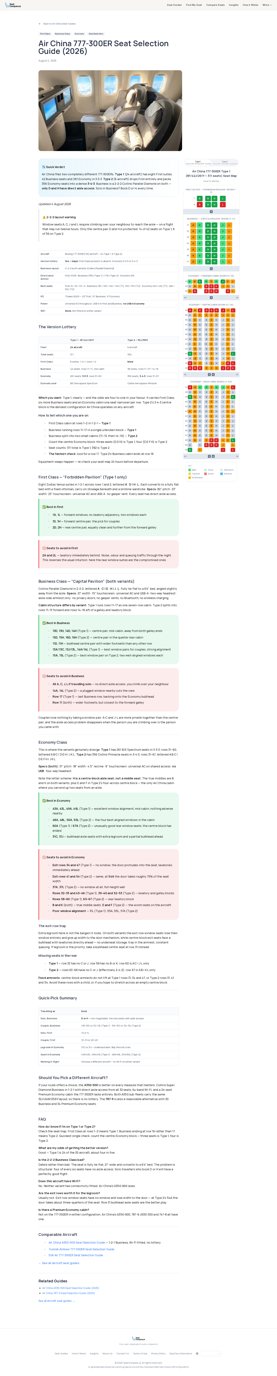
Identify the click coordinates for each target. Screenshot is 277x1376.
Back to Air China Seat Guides (60, 23)
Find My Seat (194, 4)
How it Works (250, 4)
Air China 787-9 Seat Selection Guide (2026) (68, 1293)
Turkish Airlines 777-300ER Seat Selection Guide (82, 1249)
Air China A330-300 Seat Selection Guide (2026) (70, 1288)
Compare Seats (215, 4)
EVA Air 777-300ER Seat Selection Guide (76, 1255)
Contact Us (122, 1353)
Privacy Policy (158, 1353)
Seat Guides (174, 4)
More (266, 4)
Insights (233, 4)
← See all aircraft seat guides (58, 1263)
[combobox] (211, 1353)
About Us (107, 1353)
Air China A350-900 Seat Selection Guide (77, 1242)
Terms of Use (140, 1353)
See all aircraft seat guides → (56, 1301)
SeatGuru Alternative (180, 1353)
